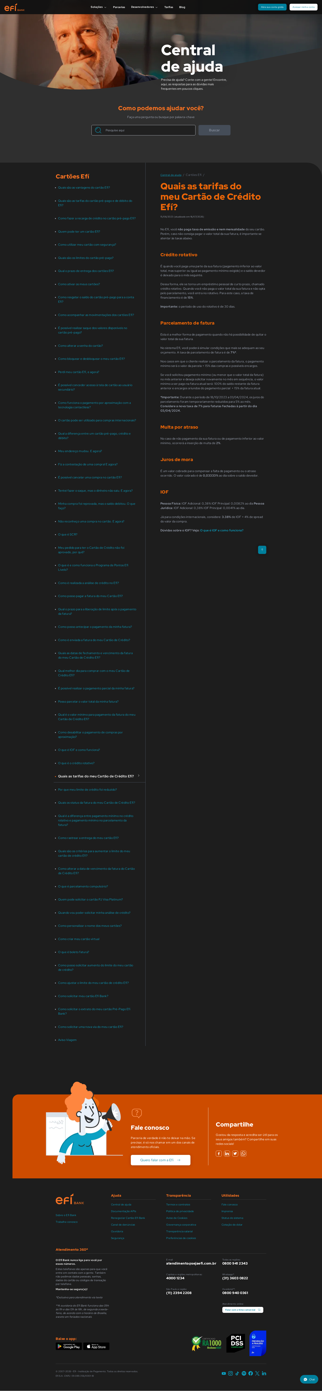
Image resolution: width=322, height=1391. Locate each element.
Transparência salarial (179, 1231)
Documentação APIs (123, 1211)
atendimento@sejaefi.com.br (191, 1263)
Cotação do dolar (232, 1224)
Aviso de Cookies (176, 1218)
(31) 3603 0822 (235, 1278)
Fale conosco (230, 1204)
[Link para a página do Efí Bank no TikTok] (237, 1373)
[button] (309, 1379)
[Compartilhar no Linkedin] (227, 1154)
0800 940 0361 (235, 1293)
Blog (182, 7)
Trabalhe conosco (67, 1222)
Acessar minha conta (304, 7)
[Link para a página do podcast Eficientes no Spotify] (244, 1373)
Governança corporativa (181, 1224)
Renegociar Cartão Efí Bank (128, 1218)
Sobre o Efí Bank (66, 1215)
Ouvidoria (117, 1231)
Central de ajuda (121, 1204)
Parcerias (119, 7)
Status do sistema (232, 1218)
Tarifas (168, 7)
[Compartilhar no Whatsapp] (243, 1154)
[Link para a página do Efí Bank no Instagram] (230, 1373)
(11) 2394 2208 (179, 1293)
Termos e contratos (178, 1204)
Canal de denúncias (123, 1224)
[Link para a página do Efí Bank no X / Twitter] (257, 1373)
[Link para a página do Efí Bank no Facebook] (250, 1373)
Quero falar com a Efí (157, 1160)
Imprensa (227, 1211)
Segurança (117, 1238)
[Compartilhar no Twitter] (235, 1154)
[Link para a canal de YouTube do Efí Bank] (224, 1373)
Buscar (214, 130)
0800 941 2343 (235, 1263)
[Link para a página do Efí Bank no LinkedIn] (264, 1373)
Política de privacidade (180, 1211)
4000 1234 (175, 1278)
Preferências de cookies (181, 1238)
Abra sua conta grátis (272, 7)
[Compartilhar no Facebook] (219, 1154)
